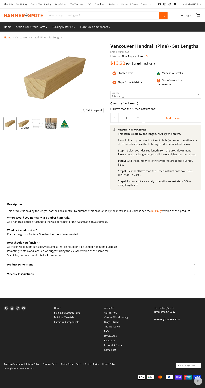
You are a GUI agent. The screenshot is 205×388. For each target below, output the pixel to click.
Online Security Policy (71, 364)
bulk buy (156, 211)
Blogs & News (60, 4)
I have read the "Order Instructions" (134, 109)
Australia (190, 4)
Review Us (113, 4)
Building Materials (63, 27)
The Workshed (77, 4)
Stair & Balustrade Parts (31, 27)
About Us (8, 4)
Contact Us (146, 4)
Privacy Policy (32, 364)
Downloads (100, 4)
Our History (21, 4)
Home (7, 27)
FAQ (89, 4)
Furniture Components (94, 27)
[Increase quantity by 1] (138, 118)
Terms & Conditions (13, 364)
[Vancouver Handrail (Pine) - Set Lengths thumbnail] (10, 123)
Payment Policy (50, 364)
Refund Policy (108, 364)
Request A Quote (129, 4)
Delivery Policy (92, 364)
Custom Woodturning (40, 4)
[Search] (163, 15)
